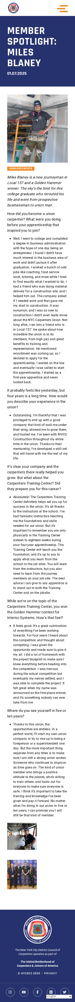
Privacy (50, 973)
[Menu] (64, 9)
